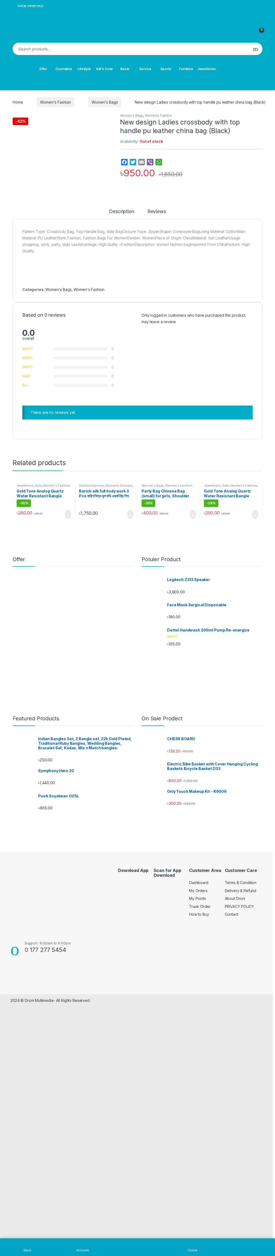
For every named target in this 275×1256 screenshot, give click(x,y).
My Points (197, 898)
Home (18, 102)
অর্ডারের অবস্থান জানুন (30, 6)
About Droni (235, 898)
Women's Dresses (118, 485)
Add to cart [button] (67, 514)
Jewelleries (206, 69)
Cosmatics (63, 69)
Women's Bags (105, 102)
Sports (165, 69)
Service (145, 69)
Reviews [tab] (156, 211)
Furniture (186, 69)
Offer (43, 69)
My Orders (198, 890)
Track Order (199, 906)
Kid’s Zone (104, 69)
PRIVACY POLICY (239, 906)
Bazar (124, 69)
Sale (38, 485)
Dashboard (198, 882)
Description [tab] (121, 211)
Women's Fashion (55, 102)
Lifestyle (84, 69)
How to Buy (199, 914)
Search (255, 49)
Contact (231, 914)
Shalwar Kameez (91, 485)
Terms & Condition (241, 882)
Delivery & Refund (240, 890)
